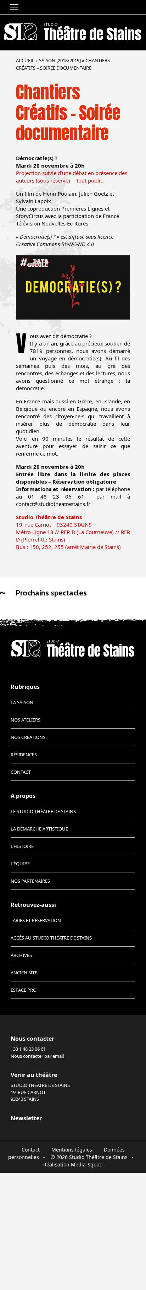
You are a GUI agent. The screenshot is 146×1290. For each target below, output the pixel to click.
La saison (22, 702)
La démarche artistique (39, 829)
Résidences (24, 754)
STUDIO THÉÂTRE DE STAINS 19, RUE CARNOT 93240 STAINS (40, 1092)
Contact (21, 772)
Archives (21, 955)
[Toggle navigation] (14, 7)
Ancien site (24, 972)
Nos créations (28, 737)
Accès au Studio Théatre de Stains (51, 938)
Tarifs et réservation (36, 920)
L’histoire (22, 846)
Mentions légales (71, 1149)
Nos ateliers (25, 720)
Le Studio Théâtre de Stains (43, 811)
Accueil (25, 60)
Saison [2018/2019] (60, 60)
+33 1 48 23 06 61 (28, 1049)
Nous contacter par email (37, 1056)
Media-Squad (87, 1164)
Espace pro (23, 990)
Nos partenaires (30, 881)
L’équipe (20, 863)
